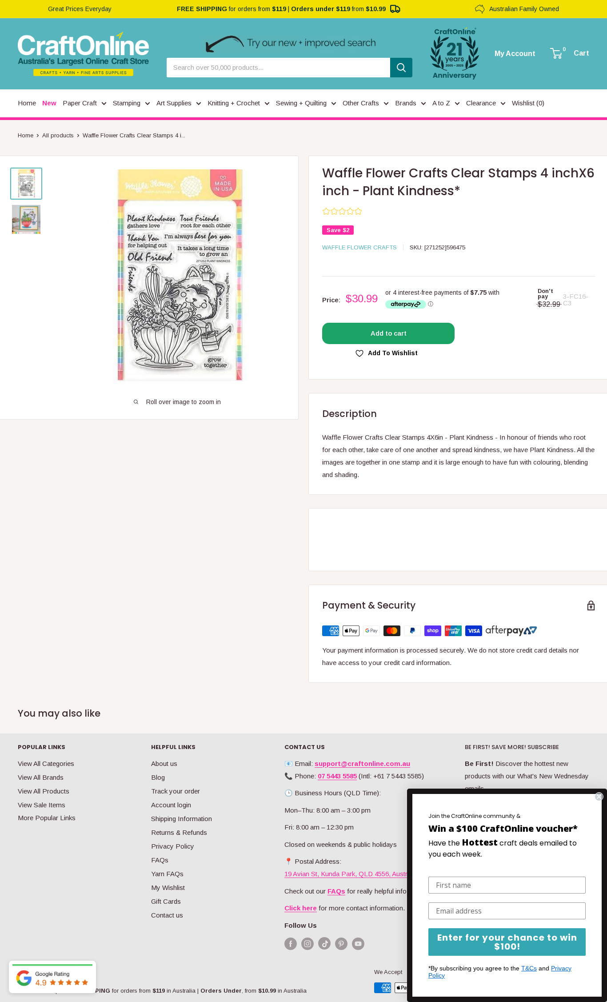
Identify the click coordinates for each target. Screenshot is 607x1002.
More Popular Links (47, 818)
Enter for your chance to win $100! (507, 942)
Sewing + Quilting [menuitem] (301, 103)
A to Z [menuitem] (441, 103)
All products (58, 135)
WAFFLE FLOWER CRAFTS (359, 247)
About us (164, 763)
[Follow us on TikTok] (324, 945)
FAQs (159, 860)
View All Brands (41, 777)
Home (25, 135)
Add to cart (389, 333)
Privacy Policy (172, 846)
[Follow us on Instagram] (307, 943)
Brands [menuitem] (405, 103)
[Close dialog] (599, 796)
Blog (158, 777)
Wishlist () (528, 103)
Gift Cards (166, 901)
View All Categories (46, 763)
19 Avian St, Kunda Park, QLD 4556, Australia (350, 874)
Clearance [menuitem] (481, 103)
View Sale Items (41, 805)
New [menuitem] (49, 103)
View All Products (43, 791)
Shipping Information (181, 818)
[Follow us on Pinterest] (341, 943)
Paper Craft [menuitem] (80, 103)
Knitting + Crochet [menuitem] (234, 103)
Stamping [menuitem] (126, 103)
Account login (171, 805)
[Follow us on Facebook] (290, 943)
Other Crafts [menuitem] (361, 103)
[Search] (401, 67)
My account (515, 54)
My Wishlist (168, 887)
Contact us (167, 915)
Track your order (175, 791)
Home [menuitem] (27, 103)
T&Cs (529, 968)
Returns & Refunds (179, 832)
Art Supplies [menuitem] (174, 103)
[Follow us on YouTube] (358, 943)
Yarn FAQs (167, 874)
